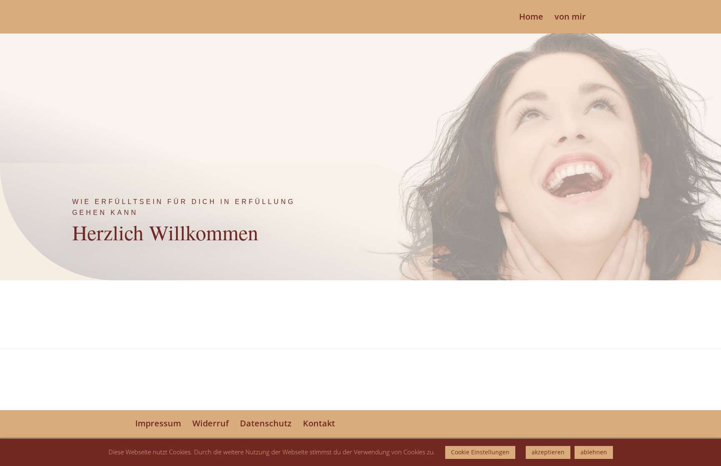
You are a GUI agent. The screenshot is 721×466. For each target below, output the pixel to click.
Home (531, 18)
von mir (570, 18)
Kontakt (319, 423)
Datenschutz (266, 423)
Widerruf (210, 423)
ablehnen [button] (593, 452)
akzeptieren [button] (548, 452)
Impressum (158, 423)
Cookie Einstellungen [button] (480, 452)
